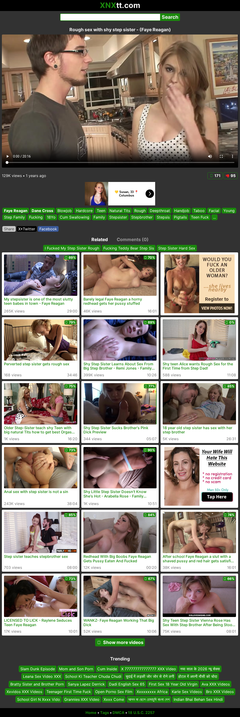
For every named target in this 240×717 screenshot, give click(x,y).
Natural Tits (119, 210)
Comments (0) (133, 239)
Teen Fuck (200, 217)
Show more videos (123, 642)
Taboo (199, 210)
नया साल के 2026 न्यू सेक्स (200, 669)
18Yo (51, 217)
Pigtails (180, 217)
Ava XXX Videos (216, 684)
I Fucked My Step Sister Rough (72, 248)
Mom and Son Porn (76, 669)
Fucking (36, 217)
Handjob (181, 210)
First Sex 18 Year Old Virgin (173, 684)
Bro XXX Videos (220, 692)
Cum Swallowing (74, 217)
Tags (104, 712)
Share (9, 229)
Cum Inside (107, 669)
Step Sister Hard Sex (176, 248)
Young (229, 210)
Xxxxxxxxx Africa (152, 692)
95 (233, 175)
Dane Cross (42, 210)
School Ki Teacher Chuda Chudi (93, 676)
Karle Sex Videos (187, 692)
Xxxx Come (114, 699)
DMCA (118, 712)
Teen (101, 210)
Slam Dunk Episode (37, 669)
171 (217, 175)
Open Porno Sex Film (113, 692)
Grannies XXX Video (81, 699)
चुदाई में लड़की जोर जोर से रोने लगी (150, 676)
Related (99, 239)
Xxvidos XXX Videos (24, 692)
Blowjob (64, 210)
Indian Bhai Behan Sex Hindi (198, 699)
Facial (214, 210)
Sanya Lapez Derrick (86, 684)
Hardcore (84, 210)
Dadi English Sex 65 (127, 684)
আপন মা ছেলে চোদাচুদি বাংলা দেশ (148, 699)
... (214, 217)
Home (91, 712)
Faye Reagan (15, 210)
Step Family (14, 217)
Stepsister (118, 217)
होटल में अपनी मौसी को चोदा (197, 676)
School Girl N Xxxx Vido (38, 699)
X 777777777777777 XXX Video (148, 669)
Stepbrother (142, 217)
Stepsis (163, 217)
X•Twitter (26, 229)
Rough (140, 210)
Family (99, 217)
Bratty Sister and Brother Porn (37, 684)
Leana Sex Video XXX (42, 676)
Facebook (48, 229)
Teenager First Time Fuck (68, 692)
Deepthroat (160, 210)
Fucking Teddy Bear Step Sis (128, 248)
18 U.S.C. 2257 (141, 712)
